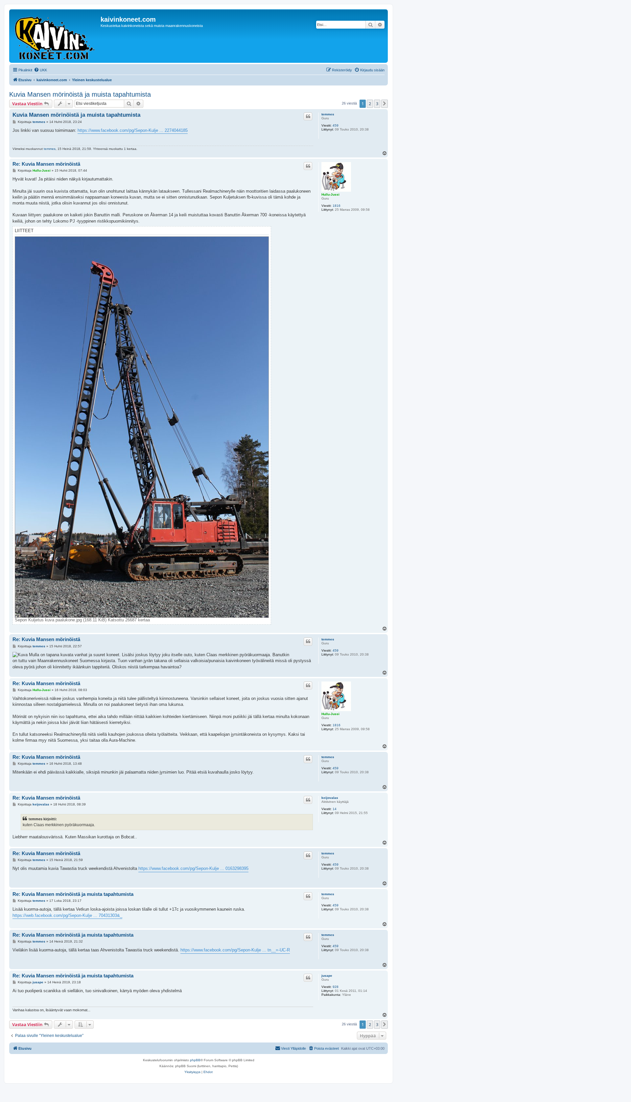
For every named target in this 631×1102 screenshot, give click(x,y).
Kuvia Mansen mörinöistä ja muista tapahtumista (80, 94)
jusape (326, 975)
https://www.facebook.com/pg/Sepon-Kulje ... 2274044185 (133, 130)
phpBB (195, 1060)
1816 (336, 205)
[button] (384, 104)
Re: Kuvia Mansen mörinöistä (46, 164)
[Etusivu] (56, 36)
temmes (327, 114)
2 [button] (370, 104)
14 (335, 809)
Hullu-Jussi (330, 194)
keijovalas (329, 798)
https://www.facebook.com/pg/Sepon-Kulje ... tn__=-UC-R (235, 949)
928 (336, 987)
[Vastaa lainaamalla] (308, 116)
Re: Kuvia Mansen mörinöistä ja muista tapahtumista (72, 894)
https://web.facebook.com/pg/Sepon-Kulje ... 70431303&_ (67, 915)
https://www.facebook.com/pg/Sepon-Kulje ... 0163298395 (193, 868)
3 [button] (377, 104)
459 (336, 125)
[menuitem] (40, 70)
